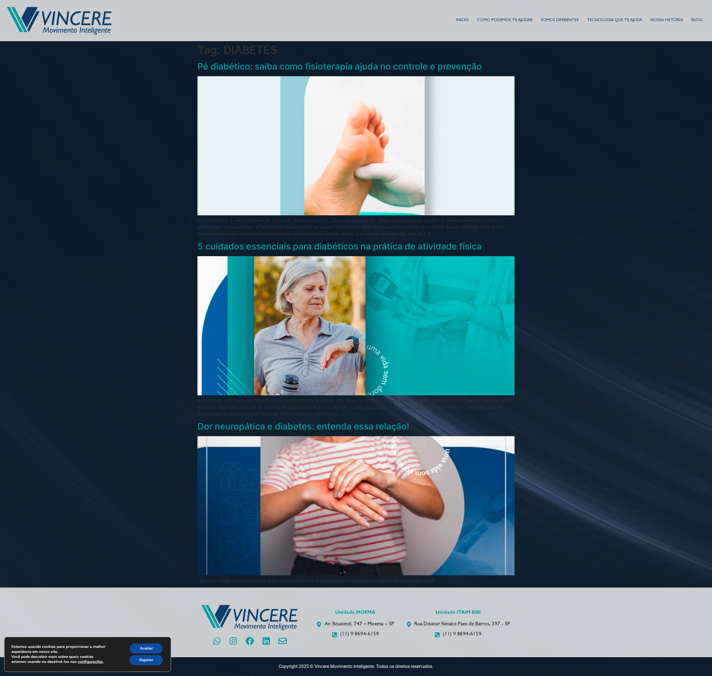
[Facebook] (250, 641)
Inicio (462, 20)
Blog (696, 20)
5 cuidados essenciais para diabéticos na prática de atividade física (339, 246)
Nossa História (667, 20)
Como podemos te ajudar (505, 20)
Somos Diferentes (559, 20)
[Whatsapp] (217, 641)
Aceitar (146, 648)
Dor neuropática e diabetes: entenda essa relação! (303, 426)
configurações (90, 661)
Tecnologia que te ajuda (614, 20)
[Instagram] (233, 641)
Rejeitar (146, 660)
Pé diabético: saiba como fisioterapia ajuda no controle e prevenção (339, 66)
